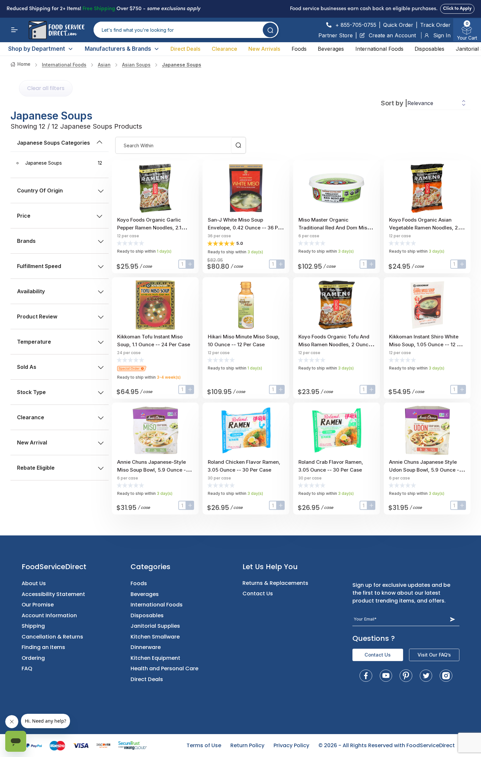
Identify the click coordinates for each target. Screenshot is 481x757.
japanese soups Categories (53, 142)
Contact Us (257, 593)
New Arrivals (264, 48)
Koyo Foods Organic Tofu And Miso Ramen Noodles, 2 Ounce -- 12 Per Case (334, 344)
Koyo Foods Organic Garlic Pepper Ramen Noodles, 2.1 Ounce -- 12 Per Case (149, 228)
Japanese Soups (181, 64)
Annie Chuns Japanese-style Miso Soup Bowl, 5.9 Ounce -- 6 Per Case (154, 470)
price (23, 215)
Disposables (429, 48)
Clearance (224, 48)
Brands (26, 241)
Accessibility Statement (53, 594)
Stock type (31, 392)
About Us (34, 583)
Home (23, 64)
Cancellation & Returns (52, 636)
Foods (299, 48)
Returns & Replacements (275, 583)
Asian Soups (136, 64)
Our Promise (38, 604)
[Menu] (14, 29)
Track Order (435, 25)
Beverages (331, 48)
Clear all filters (45, 88)
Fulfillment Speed (39, 266)
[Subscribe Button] (452, 619)
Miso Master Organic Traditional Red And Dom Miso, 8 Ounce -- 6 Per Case (335, 228)
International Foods (379, 48)
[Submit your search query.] (270, 30)
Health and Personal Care (164, 668)
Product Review (37, 316)
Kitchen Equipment (155, 658)
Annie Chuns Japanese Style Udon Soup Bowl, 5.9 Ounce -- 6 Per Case (425, 470)
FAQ (27, 668)
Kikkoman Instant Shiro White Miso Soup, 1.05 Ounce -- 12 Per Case (427, 344)
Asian (104, 64)
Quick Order (398, 25)
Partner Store (335, 35)
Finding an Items (43, 647)
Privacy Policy (291, 745)
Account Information (49, 615)
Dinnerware (146, 647)
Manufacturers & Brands (118, 48)
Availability (31, 291)
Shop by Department (36, 48)
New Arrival (32, 442)
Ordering (33, 658)
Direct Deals (185, 48)
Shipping (33, 626)
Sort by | (394, 103)
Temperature (34, 341)
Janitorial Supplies (155, 626)
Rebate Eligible (36, 467)
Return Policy (247, 745)
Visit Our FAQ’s (434, 655)
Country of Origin (40, 190)
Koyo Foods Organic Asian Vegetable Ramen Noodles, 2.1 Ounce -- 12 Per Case (425, 228)
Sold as (26, 367)
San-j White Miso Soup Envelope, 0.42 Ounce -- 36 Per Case (245, 228)
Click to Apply (457, 8)
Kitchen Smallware (155, 636)
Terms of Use (204, 745)
